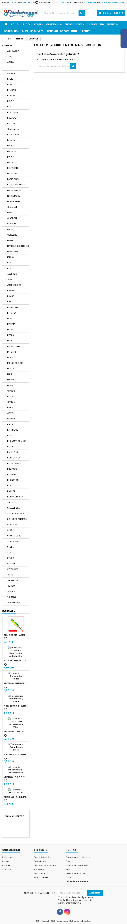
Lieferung (7, 857)
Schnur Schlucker (16, 513)
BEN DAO (11, 90)
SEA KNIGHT (13, 524)
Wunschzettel (43, 2)
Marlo (10, 318)
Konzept (6, 861)
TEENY (10, 574)
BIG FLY (10, 101)
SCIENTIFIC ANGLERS (17, 519)
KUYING (10, 296)
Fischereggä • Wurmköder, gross (16, 754)
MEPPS (10, 335)
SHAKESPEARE (14, 535)
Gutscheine (40, 873)
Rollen (15, 24)
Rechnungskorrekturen (45, 865)
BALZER (10, 78)
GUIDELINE (12, 234)
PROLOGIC (12, 468)
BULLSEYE (11, 117)
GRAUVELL (12, 223)
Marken (7, 45)
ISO (9, 262)
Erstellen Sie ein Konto (113, 2)
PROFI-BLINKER (14, 463)
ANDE (10, 67)
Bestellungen (40, 861)
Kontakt (5, 2)
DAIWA (10, 156)
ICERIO (10, 257)
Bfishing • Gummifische (16, 797)
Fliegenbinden (94, 24)
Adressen (39, 869)
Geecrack (12, 207)
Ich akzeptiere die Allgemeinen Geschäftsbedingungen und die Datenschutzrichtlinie (76, 900)
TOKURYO (12, 597)
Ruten (26, 24)
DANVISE (11, 162)
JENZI (10, 279)
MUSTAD (11, 368)
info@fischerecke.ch (77, 881)
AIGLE (10, 56)
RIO (9, 485)
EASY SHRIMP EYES (16, 184)
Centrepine (13, 129)
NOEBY (10, 385)
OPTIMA (11, 402)
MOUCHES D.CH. (15, 363)
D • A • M (11, 140)
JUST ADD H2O (14, 285)
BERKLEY (11, 95)
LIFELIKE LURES (13, 307)
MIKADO (11, 340)
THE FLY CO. (12, 580)
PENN (9, 435)
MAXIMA (11, 324)
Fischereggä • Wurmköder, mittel (16, 706)
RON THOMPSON (15, 496)
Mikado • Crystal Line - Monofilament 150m (16, 731)
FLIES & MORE (13, 195)
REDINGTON (13, 480)
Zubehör (112, 24)
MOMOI (11, 357)
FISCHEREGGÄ (14, 190)
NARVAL (11, 379)
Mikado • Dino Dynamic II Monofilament (16, 777)
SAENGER (11, 502)
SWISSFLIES (12, 569)
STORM (10, 546)
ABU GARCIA (13, 51)
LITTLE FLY (11, 312)
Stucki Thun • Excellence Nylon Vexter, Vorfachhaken (16, 660)
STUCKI (10, 558)
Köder (38, 24)
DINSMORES (13, 173)
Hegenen (85, 31)
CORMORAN (13, 134)
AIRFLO (10, 62)
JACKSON (12, 273)
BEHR (9, 84)
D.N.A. (10, 145)
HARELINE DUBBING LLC (18, 246)
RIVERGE (11, 491)
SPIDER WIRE (13, 541)
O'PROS (11, 390)
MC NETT (11, 329)
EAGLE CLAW (13, 179)
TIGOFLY (11, 591)
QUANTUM (12, 474)
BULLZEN (11, 123)
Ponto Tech (13, 452)
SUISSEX (11, 563)
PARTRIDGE (12, 429)
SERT (9, 530)
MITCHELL (11, 351)
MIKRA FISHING (14, 346)
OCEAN (10, 396)
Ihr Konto (41, 850)
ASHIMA (11, 73)
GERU (10, 212)
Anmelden (91, 2)
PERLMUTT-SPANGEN (17, 441)
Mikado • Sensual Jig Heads (16, 683)
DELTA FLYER (13, 168)
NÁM (9, 374)
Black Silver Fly (14, 112)
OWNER (11, 418)
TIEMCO (11, 585)
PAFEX (10, 424)
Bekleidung (11, 31)
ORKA (10, 407)
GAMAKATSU (13, 201)
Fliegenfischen (74, 24)
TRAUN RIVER (13, 602)
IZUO (9, 268)
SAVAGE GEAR (14, 507)
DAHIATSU (12, 151)
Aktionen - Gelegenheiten (62, 31)
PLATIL (10, 446)
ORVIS (10, 413)
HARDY (10, 240)
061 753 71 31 (29, 2)
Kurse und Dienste (32, 31)
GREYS (10, 229)
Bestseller (9, 611)
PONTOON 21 (13, 457)
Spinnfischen (53, 24)
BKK (9, 106)
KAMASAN (12, 290)
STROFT (11, 552)
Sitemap (6, 869)
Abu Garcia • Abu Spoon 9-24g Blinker (16, 635)
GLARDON (12, 218)
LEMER (10, 301)
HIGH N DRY (12, 251)
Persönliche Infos (42, 857)
